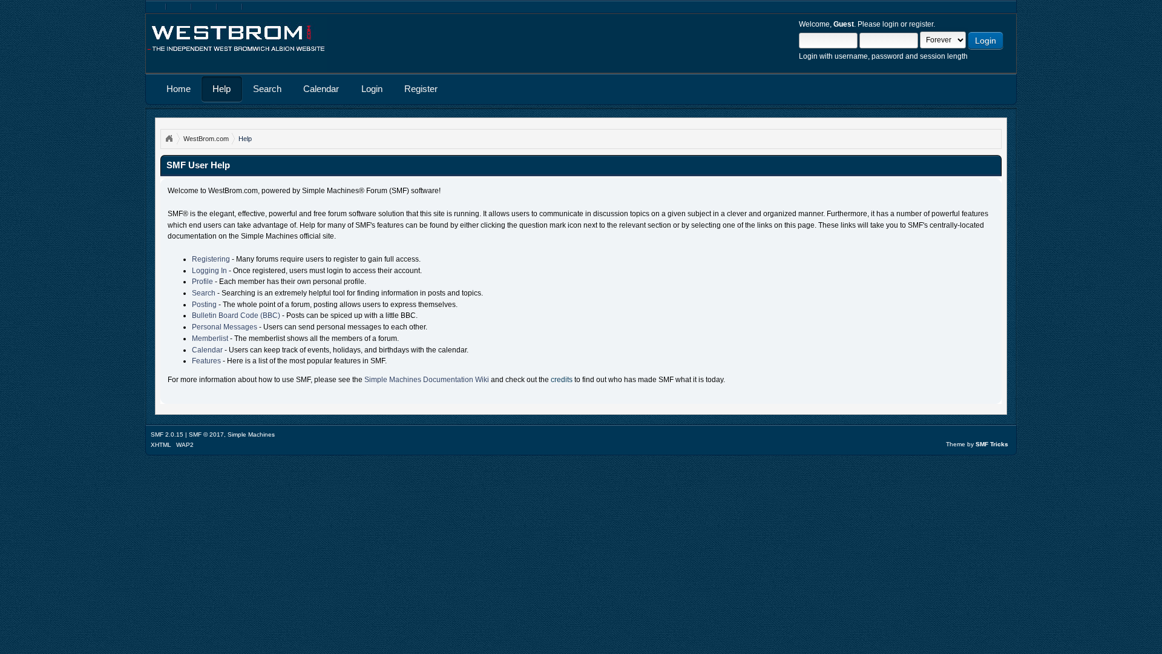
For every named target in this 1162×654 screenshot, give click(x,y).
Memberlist (210, 338)
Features (206, 361)
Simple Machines (251, 434)
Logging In (209, 270)
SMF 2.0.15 (167, 434)
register (921, 24)
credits (562, 379)
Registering (211, 259)
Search (203, 293)
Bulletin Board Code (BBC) (236, 315)
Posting (204, 304)
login (890, 24)
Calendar (207, 350)
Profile (202, 281)
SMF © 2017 (206, 434)
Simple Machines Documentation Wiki (426, 379)
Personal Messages (224, 327)
